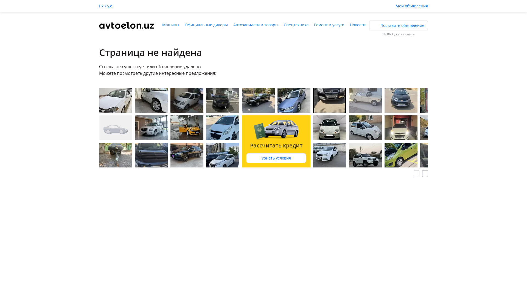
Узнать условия (276, 158)
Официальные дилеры (206, 24)
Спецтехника (296, 24)
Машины (170, 24)
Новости (358, 24)
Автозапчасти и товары (255, 24)
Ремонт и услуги (329, 24)
